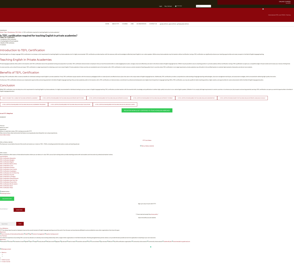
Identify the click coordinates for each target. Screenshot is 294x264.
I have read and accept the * (147, 214)
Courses (125, 23)
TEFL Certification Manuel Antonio (9, 178)
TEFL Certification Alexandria (8, 158)
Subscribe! (19, 210)
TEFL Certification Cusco (6, 165)
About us (4, 252)
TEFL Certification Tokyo (6, 187)
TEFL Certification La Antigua (7, 176)
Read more (3, 232)
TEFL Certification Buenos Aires (8, 163)
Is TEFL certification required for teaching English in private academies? (38, 35)
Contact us (153, 23)
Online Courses (285, 1)
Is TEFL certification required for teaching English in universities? (196, 98)
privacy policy (154, 214)
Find (20, 223)
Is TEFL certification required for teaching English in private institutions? (63, 98)
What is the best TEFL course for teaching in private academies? (20, 98)
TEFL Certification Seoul (6, 185)
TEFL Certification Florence (7, 167)
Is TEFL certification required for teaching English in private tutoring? (153, 98)
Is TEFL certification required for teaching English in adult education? (70, 104)
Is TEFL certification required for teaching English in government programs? (24, 104)
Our (4, 228)
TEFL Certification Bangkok (7, 160)
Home (107, 23)
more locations (4, 156)
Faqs (5, 32)
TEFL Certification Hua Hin (7, 174)
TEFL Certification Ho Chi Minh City (9, 173)
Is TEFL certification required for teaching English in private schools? (108, 98)
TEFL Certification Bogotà (7, 162)
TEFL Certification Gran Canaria (8, 169)
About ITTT (115, 23)
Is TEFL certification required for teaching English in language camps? (115, 104)
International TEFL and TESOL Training (279, 15)
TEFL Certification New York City (8, 180)
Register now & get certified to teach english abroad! (147, 110)
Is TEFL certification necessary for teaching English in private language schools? (242, 98)
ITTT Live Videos (147, 140)
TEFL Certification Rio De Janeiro (8, 184)
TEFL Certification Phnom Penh (8, 182)
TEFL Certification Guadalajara (8, 171)
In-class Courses (6, 261)
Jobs (132, 23)
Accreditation (141, 23)
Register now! (7, 198)
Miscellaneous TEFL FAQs (14, 32)
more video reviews (5, 134)
